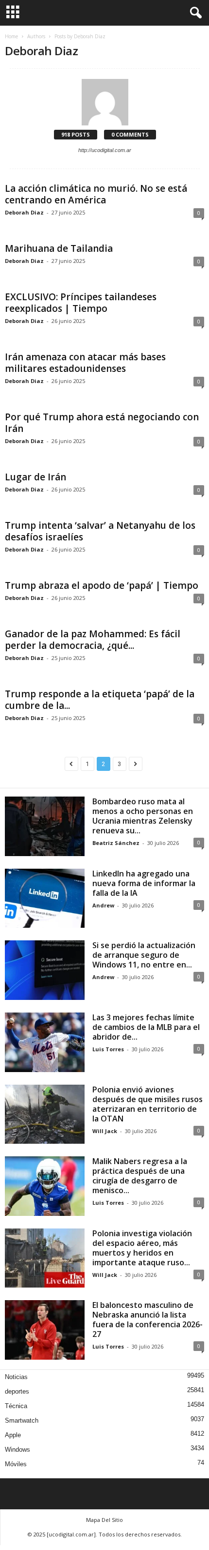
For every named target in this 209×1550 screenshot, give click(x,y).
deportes (17, 1391)
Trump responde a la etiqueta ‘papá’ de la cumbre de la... (99, 700)
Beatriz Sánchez (115, 842)
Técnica (16, 1406)
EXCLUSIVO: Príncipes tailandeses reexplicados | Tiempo (81, 303)
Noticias (16, 1377)
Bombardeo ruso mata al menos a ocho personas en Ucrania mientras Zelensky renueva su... (142, 816)
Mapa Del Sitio (104, 1519)
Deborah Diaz (24, 212)
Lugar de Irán (35, 477)
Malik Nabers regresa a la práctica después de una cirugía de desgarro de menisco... (139, 1176)
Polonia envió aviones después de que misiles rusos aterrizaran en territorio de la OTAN (147, 1104)
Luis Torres (108, 1049)
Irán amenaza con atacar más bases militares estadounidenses (85, 363)
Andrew (103, 905)
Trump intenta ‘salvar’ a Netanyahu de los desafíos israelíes (100, 531)
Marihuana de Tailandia (59, 248)
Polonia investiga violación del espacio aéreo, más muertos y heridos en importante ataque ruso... (142, 1248)
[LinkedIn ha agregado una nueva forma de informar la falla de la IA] (45, 898)
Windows (17, 1449)
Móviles (16, 1464)
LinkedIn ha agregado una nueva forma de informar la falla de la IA (143, 883)
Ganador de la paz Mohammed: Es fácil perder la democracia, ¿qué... (92, 640)
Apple (13, 1435)
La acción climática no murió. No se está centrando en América (96, 194)
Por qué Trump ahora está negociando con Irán (102, 423)
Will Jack (104, 1131)
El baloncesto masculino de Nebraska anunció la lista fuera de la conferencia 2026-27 (147, 1319)
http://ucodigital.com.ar (104, 150)
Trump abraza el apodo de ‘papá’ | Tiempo (101, 585)
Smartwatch (21, 1420)
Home (11, 36)
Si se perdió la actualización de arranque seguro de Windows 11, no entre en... (143, 955)
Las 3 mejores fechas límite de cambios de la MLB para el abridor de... (146, 1027)
